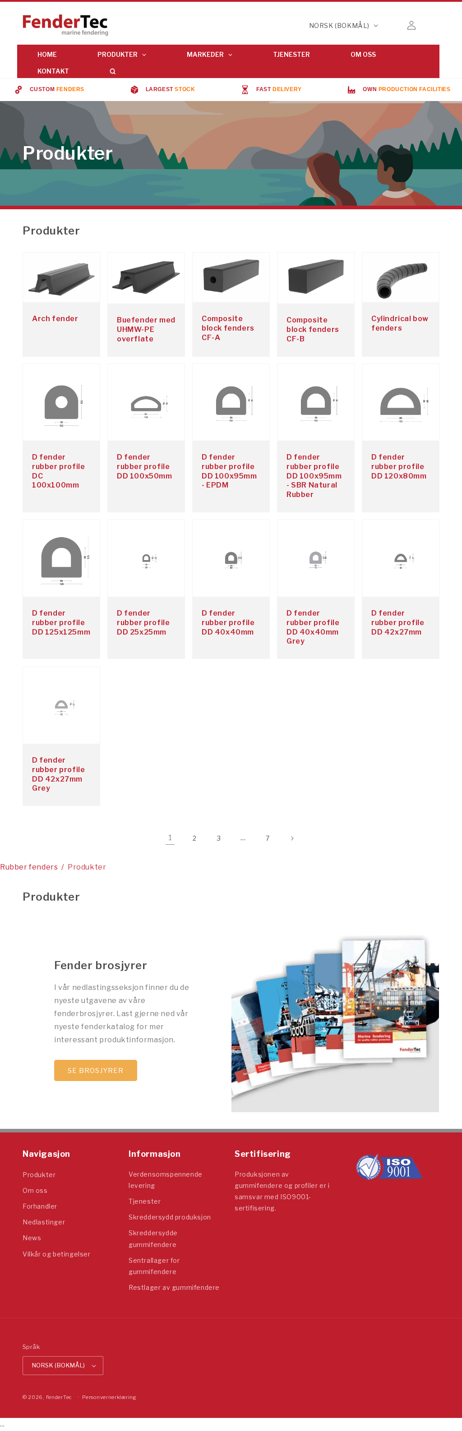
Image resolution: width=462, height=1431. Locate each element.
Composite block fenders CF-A (228, 328)
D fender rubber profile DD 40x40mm (228, 622)
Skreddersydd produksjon (170, 1217)
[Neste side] (292, 838)
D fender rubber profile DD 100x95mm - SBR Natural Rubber (314, 476)
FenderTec (59, 1397)
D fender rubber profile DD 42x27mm (397, 622)
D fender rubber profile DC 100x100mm (58, 471)
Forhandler (40, 1206)
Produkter (39, 1174)
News (32, 1238)
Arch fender (55, 318)
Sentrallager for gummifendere (154, 1265)
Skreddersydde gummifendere (153, 1238)
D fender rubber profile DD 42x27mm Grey (58, 774)
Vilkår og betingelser (57, 1254)
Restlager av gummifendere (174, 1287)
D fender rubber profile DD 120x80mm (399, 466)
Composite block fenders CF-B (312, 329)
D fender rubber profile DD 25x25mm (143, 622)
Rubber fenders (29, 867)
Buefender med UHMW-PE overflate (146, 329)
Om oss (35, 1190)
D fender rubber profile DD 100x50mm (144, 466)
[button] (392, 25)
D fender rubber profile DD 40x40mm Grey (312, 627)
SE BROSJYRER (96, 1071)
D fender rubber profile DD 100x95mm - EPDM (229, 471)
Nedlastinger (44, 1222)
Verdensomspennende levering (166, 1179)
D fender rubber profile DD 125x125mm (61, 622)
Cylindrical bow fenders (400, 323)
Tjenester (145, 1201)
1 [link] (170, 837)
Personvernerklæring (109, 1397)
